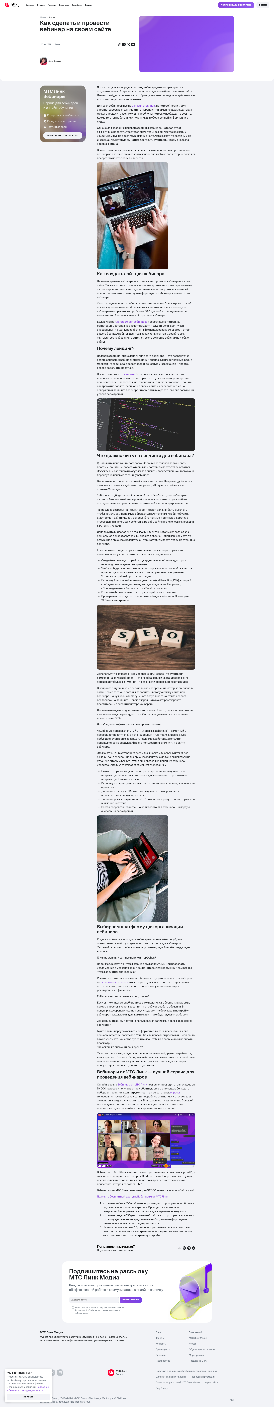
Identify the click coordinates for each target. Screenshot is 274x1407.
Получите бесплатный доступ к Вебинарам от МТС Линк (132, 1197)
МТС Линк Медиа (198, 1338)
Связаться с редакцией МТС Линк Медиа (178, 1382)
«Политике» (81, 1313)
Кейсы (192, 1344)
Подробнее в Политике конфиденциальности (28, 1388)
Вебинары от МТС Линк (132, 1085)
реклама (128, 374)
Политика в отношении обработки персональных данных (186, 1371)
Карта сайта (211, 1382)
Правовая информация (202, 1377)
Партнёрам (76, 5)
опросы (175, 1093)
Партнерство (163, 1361)
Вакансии (161, 1355)
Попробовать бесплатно (62, 135)
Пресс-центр (163, 1349)
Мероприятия (196, 1355)
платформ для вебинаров (131, 322)
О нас (159, 1332)
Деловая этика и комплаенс (171, 1377)
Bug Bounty (162, 1388)
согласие (84, 1307)
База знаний (195, 1332)
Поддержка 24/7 (198, 1361)
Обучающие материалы (202, 1349)
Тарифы (88, 5)
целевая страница (143, 106)
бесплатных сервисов (114, 982)
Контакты (161, 1344)
